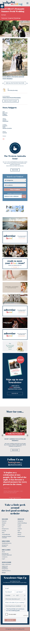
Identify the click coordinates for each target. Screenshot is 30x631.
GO (24, 196)
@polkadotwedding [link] (15, 465)
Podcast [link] (4, 530)
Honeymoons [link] (5, 528)
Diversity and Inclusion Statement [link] (7, 554)
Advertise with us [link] (6, 570)
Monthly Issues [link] (21, 536)
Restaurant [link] (5, 121)
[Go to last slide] (2, 435)
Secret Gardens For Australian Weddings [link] (15, 439)
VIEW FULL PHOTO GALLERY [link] (10, 101)
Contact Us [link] (4, 557)
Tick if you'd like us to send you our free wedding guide (15, 609)
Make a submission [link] (6, 564)
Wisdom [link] (4, 523)
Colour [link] (19, 526)
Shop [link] (3, 532)
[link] (2, 6)
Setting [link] (19, 532)
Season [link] (19, 534)
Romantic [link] (5, 115)
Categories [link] (20, 521)
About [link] (3, 551)
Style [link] (19, 530)
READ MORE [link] (15, 170)
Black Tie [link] (5, 112)
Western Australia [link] (7, 128)
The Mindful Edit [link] (6, 534)
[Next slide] (27, 435)
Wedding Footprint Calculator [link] (6, 537)
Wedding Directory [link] (6, 543)
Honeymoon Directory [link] (5, 545)
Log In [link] (3, 558)
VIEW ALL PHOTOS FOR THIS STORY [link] (15, 83)
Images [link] (19, 525)
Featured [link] (4, 18)
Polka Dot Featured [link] (15, 434)
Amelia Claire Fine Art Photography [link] (12, 97)
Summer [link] (5, 132)
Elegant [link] (5, 114)
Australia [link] (5, 125)
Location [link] (20, 528)
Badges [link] (4, 572)
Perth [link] (4, 127)
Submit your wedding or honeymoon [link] (5, 567)
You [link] (3, 526)
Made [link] (3, 525)
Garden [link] (4, 120)
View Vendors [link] (15, 189)
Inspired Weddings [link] (14, 18)
